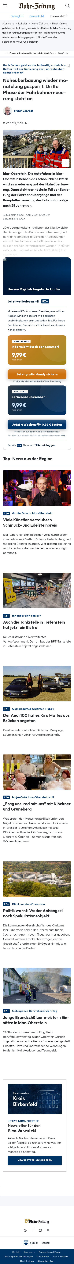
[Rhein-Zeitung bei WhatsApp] (25, 1230)
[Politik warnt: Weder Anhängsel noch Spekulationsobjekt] (37, 879)
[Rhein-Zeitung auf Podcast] (48, 1230)
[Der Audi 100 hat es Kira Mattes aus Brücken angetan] (37, 683)
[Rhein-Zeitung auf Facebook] (33, 1230)
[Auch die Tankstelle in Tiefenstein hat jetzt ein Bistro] (37, 590)
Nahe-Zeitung (39, 23)
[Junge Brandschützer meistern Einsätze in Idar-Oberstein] (37, 985)
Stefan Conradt (23, 111)
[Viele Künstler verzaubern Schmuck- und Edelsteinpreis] (37, 488)
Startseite (8, 23)
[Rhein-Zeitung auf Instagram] (40, 1230)
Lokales (22, 23)
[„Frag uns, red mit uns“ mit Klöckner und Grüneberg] (37, 772)
